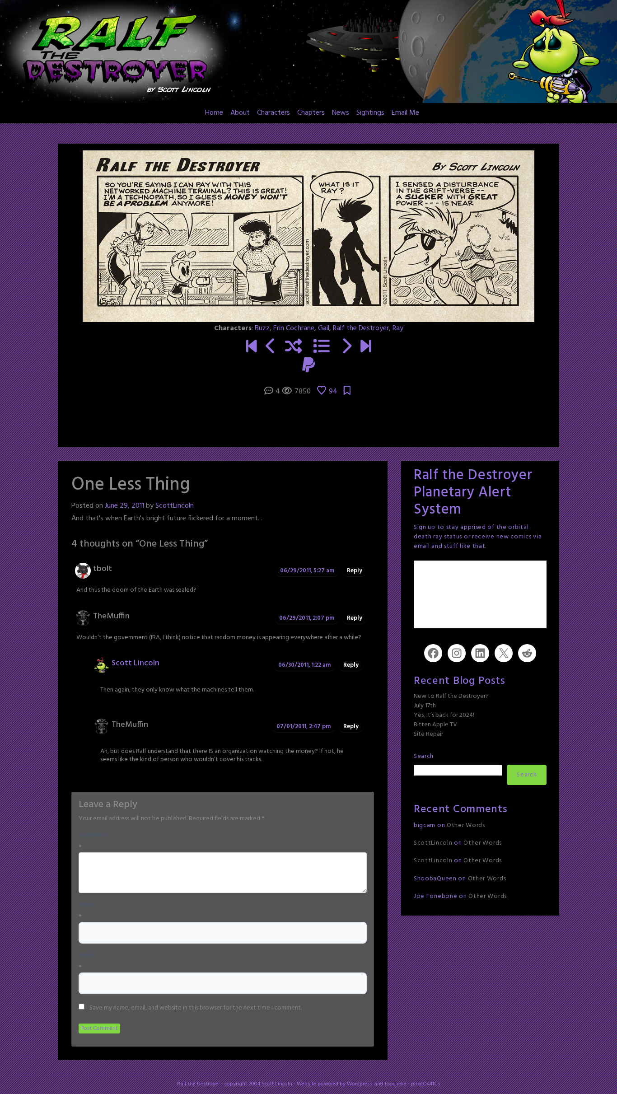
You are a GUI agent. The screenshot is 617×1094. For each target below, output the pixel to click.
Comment (93, 835)
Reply (354, 570)
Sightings (370, 113)
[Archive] (321, 348)
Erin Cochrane (293, 328)
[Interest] (271, 348)
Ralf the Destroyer (361, 328)
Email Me (405, 113)
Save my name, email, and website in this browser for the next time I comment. (195, 1008)
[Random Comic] (293, 348)
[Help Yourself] (346, 348)
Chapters (311, 113)
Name (87, 904)
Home (214, 113)
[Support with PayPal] (308, 367)
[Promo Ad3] (251, 348)
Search (424, 756)
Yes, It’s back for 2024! (444, 715)
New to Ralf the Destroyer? (451, 696)
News (340, 113)
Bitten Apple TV (435, 725)
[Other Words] (365, 348)
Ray (398, 328)
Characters (273, 113)
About (240, 113)
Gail (323, 328)
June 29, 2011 (124, 506)
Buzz (262, 328)
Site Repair (428, 734)
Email (86, 955)
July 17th (425, 706)
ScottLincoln (174, 506)
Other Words (466, 825)
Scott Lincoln (135, 663)
